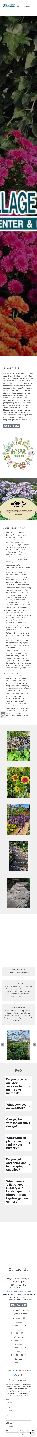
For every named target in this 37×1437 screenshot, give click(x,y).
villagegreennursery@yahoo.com (18, 1291)
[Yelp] (22, 1375)
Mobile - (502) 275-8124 (18, 1310)
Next (34, 1045)
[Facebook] (18, 1375)
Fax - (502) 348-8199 (18, 1314)
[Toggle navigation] (4, 14)
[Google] (15, 1375)
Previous (2, 1045)
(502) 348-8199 (25, 6)
